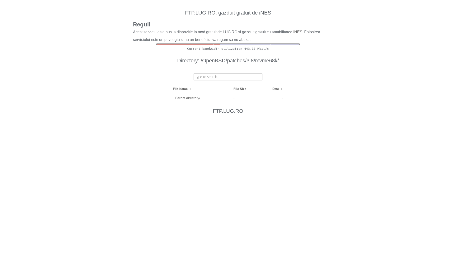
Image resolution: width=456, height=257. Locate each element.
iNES (297, 32)
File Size (239, 89)
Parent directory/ (187, 98)
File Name (180, 89)
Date (275, 89)
